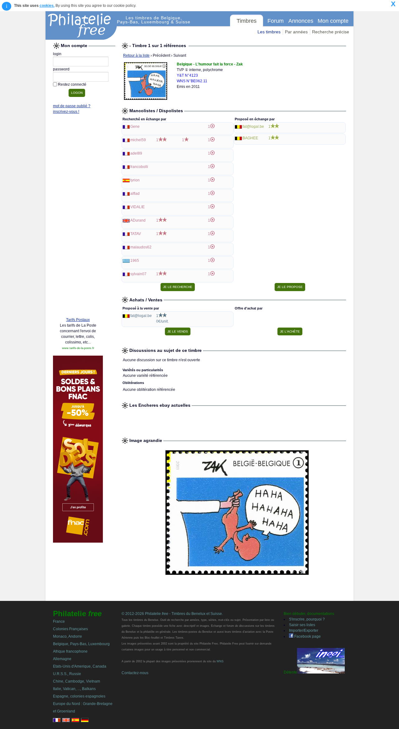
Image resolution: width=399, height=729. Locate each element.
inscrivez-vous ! (66, 111)
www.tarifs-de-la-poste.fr (78, 348)
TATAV (135, 234)
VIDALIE (137, 207)
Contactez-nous (135, 673)
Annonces (300, 21)
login (57, 54)
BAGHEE (250, 138)
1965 (134, 260)
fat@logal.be (253, 126)
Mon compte (333, 21)
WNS (220, 661)
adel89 (136, 153)
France (59, 621)
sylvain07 (138, 274)
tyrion (135, 180)
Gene (135, 126)
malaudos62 (140, 247)
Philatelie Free (81, 25)
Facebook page (307, 636)
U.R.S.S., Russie (67, 674)
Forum (275, 21)
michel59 (138, 140)
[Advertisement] (78, 217)
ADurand (138, 220)
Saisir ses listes (302, 625)
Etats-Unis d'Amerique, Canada (79, 666)
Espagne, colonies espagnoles (79, 696)
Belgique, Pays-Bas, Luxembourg (81, 644)
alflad (135, 193)
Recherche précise (330, 31)
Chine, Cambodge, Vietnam (76, 681)
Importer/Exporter (303, 630)
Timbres (247, 21)
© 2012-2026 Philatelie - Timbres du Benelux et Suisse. (172, 613)
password (61, 69)
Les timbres (269, 31)
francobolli (139, 167)
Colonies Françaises (70, 629)
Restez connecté (72, 84)
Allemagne (62, 659)
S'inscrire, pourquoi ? (307, 619)
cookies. (47, 5)
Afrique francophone (70, 651)
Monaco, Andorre (67, 636)
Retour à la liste (136, 55)
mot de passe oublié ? (71, 106)
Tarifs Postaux (78, 320)
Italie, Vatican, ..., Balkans (74, 689)
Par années (296, 31)
